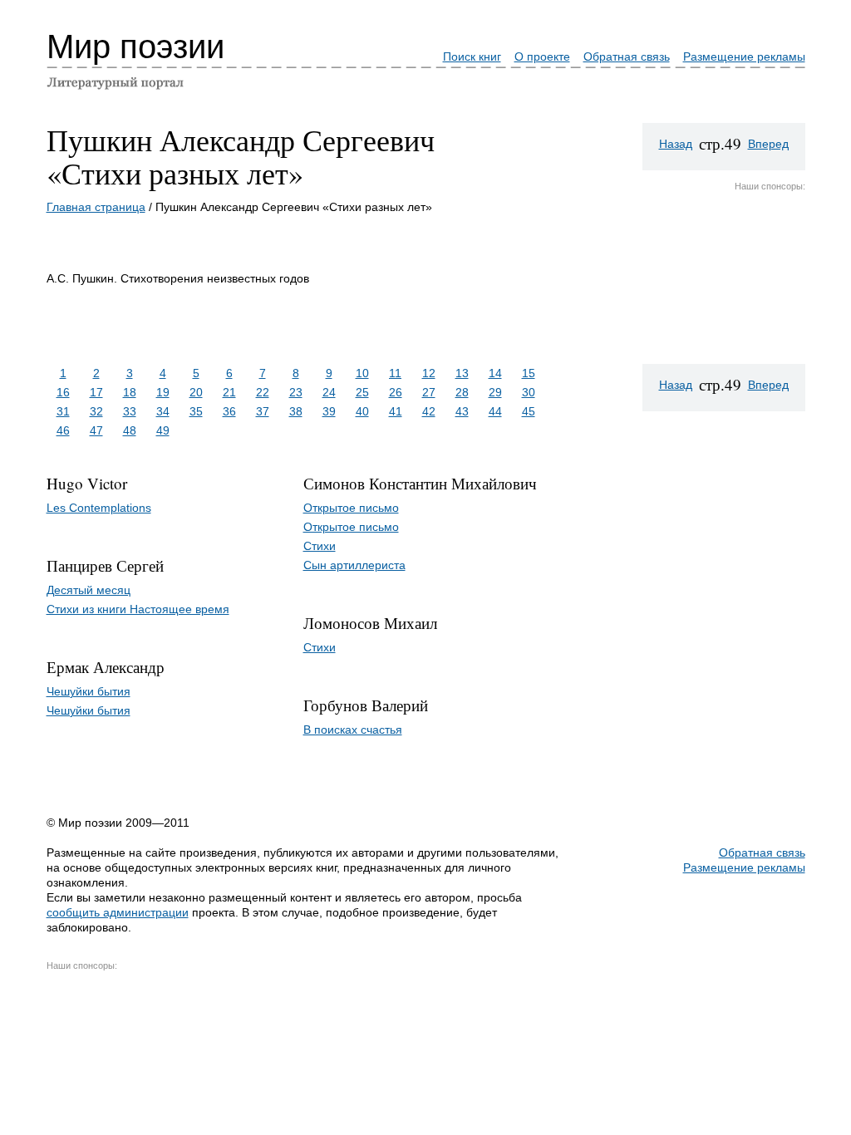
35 (196, 411)
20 (196, 392)
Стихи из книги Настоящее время (138, 609)
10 (362, 373)
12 (428, 373)
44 (495, 411)
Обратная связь (626, 56)
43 (462, 411)
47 (96, 430)
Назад (675, 143)
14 (495, 373)
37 (262, 411)
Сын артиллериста (354, 565)
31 (63, 411)
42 (428, 411)
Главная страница (96, 207)
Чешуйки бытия (88, 691)
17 (96, 392)
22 (262, 392)
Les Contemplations (99, 507)
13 (462, 373)
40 (362, 411)
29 (495, 392)
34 (163, 411)
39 (329, 411)
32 (96, 411)
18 (129, 392)
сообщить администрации (118, 912)
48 (129, 430)
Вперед (768, 143)
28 (462, 392)
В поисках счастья (352, 729)
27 (428, 392)
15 (528, 373)
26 (395, 392)
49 (163, 430)
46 (63, 430)
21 (229, 392)
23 (296, 392)
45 (528, 411)
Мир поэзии (135, 46)
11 (395, 373)
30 (528, 392)
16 (63, 392)
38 (296, 411)
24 (329, 392)
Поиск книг (472, 56)
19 (163, 392)
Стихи (319, 546)
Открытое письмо (351, 507)
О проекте (542, 56)
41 (395, 411)
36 (229, 411)
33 (129, 411)
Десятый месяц (88, 590)
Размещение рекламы (744, 56)
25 (362, 392)
